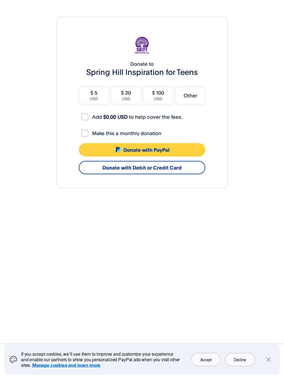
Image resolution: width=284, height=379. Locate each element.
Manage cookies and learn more (66, 365)
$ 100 (158, 95)
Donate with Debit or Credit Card (142, 168)
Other (190, 95)
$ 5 (94, 95)
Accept (206, 359)
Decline (240, 359)
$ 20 (126, 95)
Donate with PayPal (146, 150)
